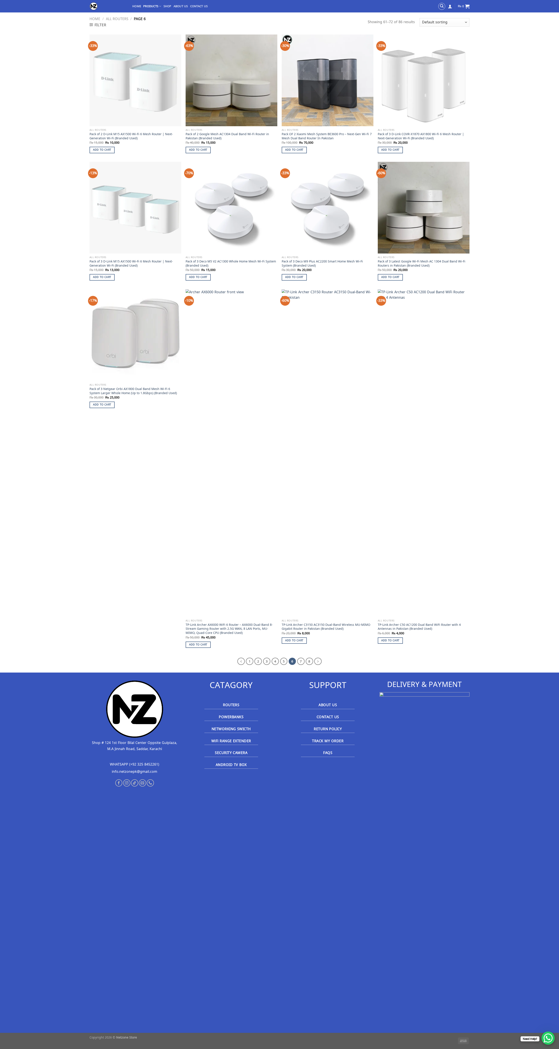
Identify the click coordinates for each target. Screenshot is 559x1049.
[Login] (450, 6)
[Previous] (241, 661)
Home (95, 19)
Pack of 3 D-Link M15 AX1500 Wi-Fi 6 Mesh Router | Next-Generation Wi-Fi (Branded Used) (131, 263)
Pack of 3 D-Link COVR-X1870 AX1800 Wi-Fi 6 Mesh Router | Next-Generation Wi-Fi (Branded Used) (421, 136)
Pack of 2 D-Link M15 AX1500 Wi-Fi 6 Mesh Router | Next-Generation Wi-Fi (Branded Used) (131, 136)
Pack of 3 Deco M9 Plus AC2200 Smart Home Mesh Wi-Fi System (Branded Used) (322, 263)
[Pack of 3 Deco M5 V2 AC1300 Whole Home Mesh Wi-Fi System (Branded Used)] (231, 208)
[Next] (318, 661)
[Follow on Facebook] (118, 783)
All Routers (117, 19)
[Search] (441, 6)
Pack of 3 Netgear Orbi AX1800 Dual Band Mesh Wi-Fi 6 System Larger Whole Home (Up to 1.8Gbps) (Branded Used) (133, 391)
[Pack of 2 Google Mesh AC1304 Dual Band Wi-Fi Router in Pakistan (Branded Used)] (231, 80)
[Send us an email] (142, 783)
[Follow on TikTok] (134, 783)
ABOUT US (181, 6)
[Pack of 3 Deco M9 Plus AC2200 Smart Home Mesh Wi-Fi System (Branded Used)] (327, 208)
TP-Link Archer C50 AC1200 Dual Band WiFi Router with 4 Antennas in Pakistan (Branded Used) (419, 627)
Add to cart (102, 149)
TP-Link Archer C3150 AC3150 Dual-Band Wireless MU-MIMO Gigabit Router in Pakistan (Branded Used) (326, 627)
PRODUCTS (150, 6)
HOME (136, 6)
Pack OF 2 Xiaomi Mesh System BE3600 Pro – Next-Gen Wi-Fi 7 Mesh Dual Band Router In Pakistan (327, 136)
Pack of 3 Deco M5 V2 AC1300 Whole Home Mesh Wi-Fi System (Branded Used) (231, 263)
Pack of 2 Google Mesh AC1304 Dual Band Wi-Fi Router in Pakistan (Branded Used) (227, 136)
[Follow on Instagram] (126, 783)
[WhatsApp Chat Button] (548, 1038)
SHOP (167, 6)
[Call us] (150, 783)
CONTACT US (199, 6)
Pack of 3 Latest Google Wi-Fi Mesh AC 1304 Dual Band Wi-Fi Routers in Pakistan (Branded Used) (421, 263)
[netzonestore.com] (108, 6)
